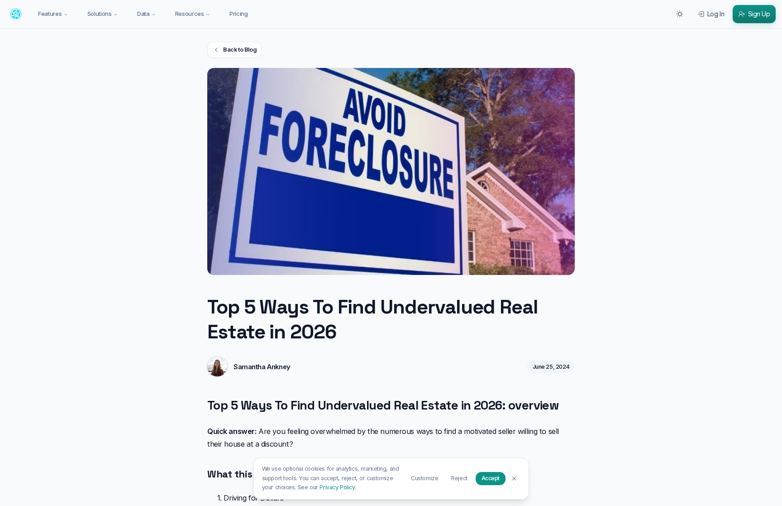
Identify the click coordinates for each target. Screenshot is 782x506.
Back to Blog (239, 49)
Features (50, 13)
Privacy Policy (336, 487)
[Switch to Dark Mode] (680, 14)
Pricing (238, 13)
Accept (491, 478)
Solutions (99, 13)
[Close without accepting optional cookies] (514, 478)
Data (143, 13)
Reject (459, 478)
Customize (424, 478)
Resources (189, 13)
